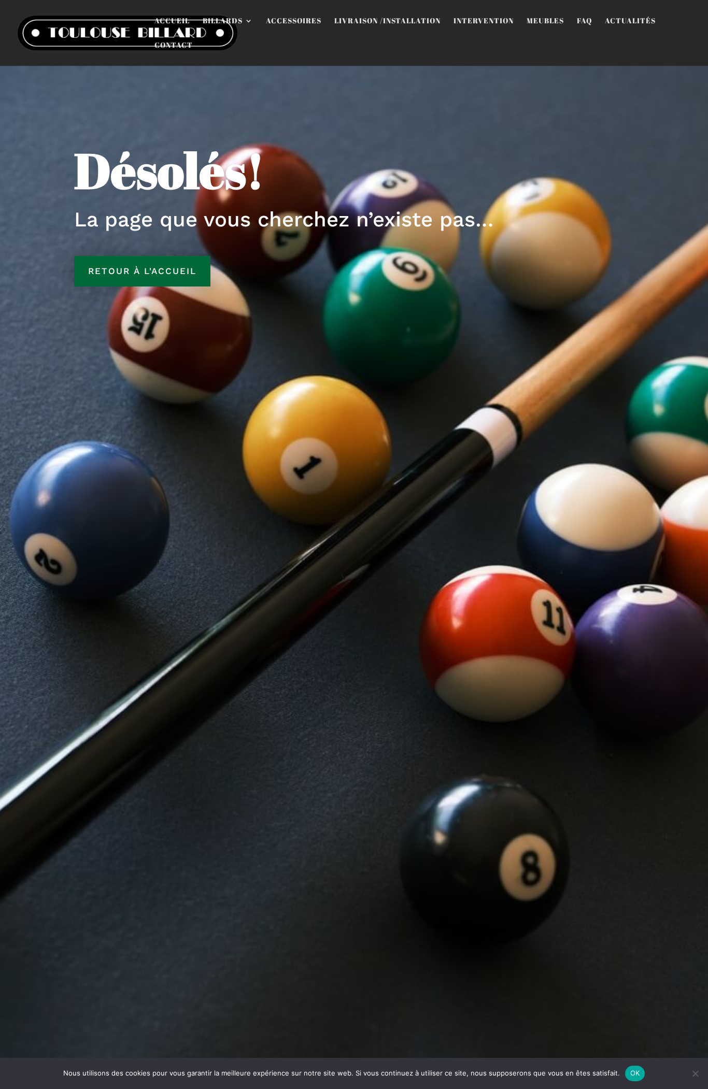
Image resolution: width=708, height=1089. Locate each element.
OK (635, 1073)
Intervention (484, 21)
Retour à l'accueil (142, 271)
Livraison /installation (387, 21)
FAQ (584, 21)
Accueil (172, 21)
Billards (223, 21)
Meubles (545, 21)
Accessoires (293, 21)
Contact (173, 45)
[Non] (695, 1073)
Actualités (630, 21)
